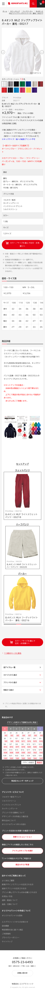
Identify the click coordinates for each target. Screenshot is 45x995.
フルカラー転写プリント (11, 797)
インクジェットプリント (11, 805)
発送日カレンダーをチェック (22, 781)
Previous (3, 52)
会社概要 (5, 926)
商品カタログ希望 (22, 865)
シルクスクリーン (9, 801)
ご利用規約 (6, 934)
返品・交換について (10, 904)
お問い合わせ (22, 973)
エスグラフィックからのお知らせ (15, 922)
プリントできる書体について (13, 813)
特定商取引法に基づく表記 (12, 930)
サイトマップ (7, 941)
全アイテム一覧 (10, 667)
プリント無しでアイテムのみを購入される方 (19, 892)
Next (42, 52)
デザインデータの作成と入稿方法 (15, 816)
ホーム (5, 11)
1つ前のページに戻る (12, 653)
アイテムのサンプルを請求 (22, 851)
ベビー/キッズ (15, 11)
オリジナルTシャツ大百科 (12, 915)
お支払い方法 (7, 896)
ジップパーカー (27, 11)
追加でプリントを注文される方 (14, 888)
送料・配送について (10, 900)
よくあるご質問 (8, 881)
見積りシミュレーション (22, 837)
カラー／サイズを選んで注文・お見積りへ (24, 244)
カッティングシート (10, 809)
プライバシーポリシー (10, 937)
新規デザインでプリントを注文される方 (17, 884)
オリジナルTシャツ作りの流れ (14, 824)
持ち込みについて (9, 820)
